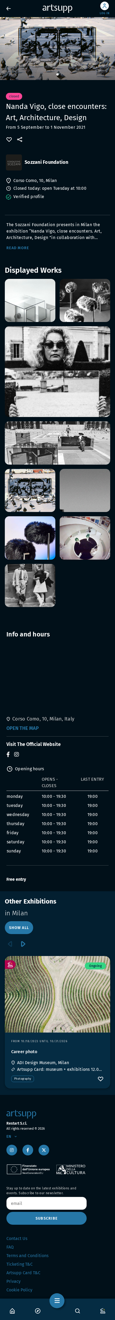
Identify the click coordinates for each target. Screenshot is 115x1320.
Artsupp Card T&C (23, 1272)
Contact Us (16, 1238)
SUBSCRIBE (46, 1218)
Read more (17, 248)
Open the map (22, 728)
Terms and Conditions (27, 1255)
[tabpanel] (57, 48)
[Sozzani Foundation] (14, 162)
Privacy (13, 1281)
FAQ (10, 1247)
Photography (22, 1078)
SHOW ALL (19, 927)
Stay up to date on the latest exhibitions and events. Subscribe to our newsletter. (41, 1190)
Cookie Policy (19, 1289)
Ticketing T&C (19, 1264)
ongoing (95, 966)
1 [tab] (57, 74)
